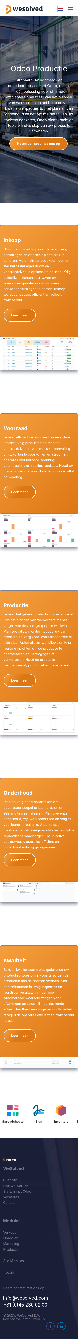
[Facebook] (50, 1326)
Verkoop (10, 1232)
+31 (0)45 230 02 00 (25, 1305)
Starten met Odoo (17, 1191)
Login (9, 1272)
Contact (9, 1203)
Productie (10, 1249)
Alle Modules (13, 1261)
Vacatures (11, 1197)
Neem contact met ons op (38, 144)
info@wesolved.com (25, 1298)
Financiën (10, 1238)
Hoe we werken (15, 1186)
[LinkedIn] (61, 1326)
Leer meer (19, 315)
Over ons (10, 1180)
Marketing (11, 1244)
